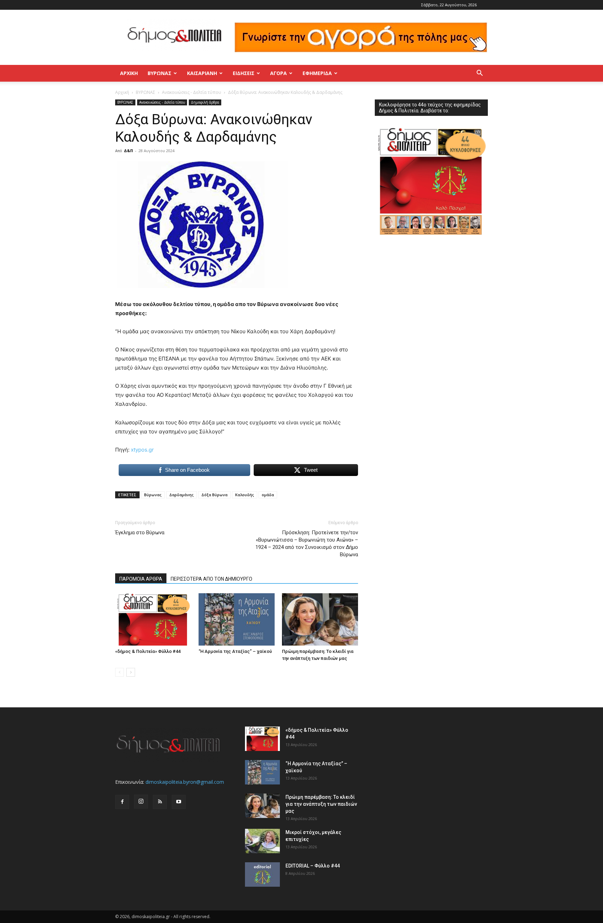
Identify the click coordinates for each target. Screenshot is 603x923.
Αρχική (129, 73)
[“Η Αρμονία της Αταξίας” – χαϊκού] (237, 619)
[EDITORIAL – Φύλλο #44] (262, 874)
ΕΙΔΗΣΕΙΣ (243, 73)
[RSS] (160, 802)
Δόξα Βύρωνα (214, 494)
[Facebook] (122, 802)
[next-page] (130, 672)
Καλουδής (244, 494)
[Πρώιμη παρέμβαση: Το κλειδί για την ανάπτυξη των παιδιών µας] (320, 619)
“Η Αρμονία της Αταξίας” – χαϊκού (235, 651)
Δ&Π (128, 150)
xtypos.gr (142, 449)
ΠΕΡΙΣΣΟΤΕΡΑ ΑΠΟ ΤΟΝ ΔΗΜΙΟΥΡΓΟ (211, 579)
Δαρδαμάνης (181, 494)
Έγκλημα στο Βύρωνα (139, 532)
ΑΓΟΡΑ (278, 73)
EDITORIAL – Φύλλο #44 (312, 866)
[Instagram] (141, 802)
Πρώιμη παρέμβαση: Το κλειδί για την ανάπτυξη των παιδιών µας (321, 804)
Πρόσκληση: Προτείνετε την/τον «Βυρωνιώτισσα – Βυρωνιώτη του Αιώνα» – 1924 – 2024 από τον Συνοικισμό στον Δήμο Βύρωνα (306, 543)
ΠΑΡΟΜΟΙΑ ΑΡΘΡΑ (140, 579)
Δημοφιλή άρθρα (205, 102)
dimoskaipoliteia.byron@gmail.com (185, 782)
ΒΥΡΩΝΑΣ (159, 73)
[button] (479, 73)
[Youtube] (179, 802)
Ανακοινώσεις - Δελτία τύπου (191, 92)
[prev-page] (119, 672)
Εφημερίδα (317, 73)
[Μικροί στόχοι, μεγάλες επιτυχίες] (262, 841)
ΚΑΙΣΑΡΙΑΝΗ (202, 73)
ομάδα (268, 494)
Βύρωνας (153, 494)
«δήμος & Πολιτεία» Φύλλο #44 (147, 651)
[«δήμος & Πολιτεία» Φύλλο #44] (153, 619)
